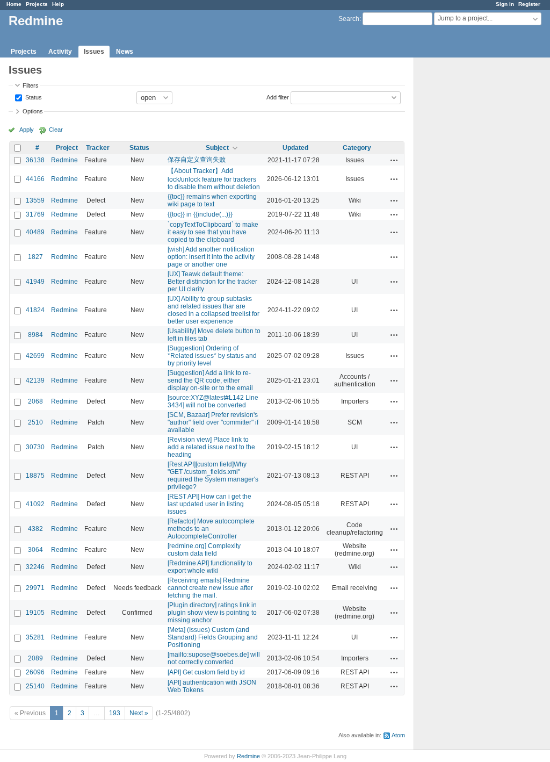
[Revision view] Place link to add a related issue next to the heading (211, 447)
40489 (35, 232)
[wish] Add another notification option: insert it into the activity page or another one (211, 257)
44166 (35, 179)
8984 (35, 335)
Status (33, 97)
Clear (56, 129)
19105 (35, 612)
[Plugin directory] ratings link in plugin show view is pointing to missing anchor (212, 612)
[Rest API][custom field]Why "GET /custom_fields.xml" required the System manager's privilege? (213, 476)
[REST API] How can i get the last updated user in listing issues (209, 504)
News (124, 51)
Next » (138, 713)
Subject (217, 148)
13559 (35, 200)
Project (67, 148)
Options (33, 111)
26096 (35, 672)
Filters (31, 85)
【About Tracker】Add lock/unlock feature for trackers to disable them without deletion (214, 179)
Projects (37, 4)
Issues (94, 51)
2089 (35, 658)
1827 (35, 257)
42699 (35, 356)
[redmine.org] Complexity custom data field (204, 549)
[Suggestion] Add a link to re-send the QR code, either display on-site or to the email (210, 380)
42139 (35, 380)
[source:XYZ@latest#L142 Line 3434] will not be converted (213, 401)
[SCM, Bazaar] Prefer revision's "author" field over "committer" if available (213, 422)
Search (348, 19)
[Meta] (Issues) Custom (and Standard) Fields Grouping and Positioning (213, 637)
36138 (35, 160)
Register (529, 4)
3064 (35, 549)
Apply (26, 129)
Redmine (64, 160)
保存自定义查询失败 (197, 159)
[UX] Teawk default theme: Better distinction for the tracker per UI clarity (212, 281)
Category (357, 148)
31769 (35, 214)
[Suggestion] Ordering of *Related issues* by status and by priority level (212, 355)
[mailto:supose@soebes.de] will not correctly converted (214, 658)
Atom (398, 735)
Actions (394, 160)
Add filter (277, 97)
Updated (295, 148)
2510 (35, 422)
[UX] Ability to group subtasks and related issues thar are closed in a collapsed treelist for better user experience (213, 310)
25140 (35, 686)
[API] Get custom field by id (206, 672)
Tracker (98, 148)
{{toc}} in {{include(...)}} (200, 214)
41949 (35, 281)
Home (13, 4)
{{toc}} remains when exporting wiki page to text (212, 200)
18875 (35, 475)
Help (58, 4)
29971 (35, 588)
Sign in (505, 4)
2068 (35, 401)
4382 (35, 529)
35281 (35, 637)
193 (114, 713)
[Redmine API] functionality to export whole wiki (210, 566)
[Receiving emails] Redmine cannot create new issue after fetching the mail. (210, 588)
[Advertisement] (468, 226)
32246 (35, 567)
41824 (35, 310)
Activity (60, 51)
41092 (35, 504)
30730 (35, 447)
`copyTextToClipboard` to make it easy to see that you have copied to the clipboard (213, 232)
